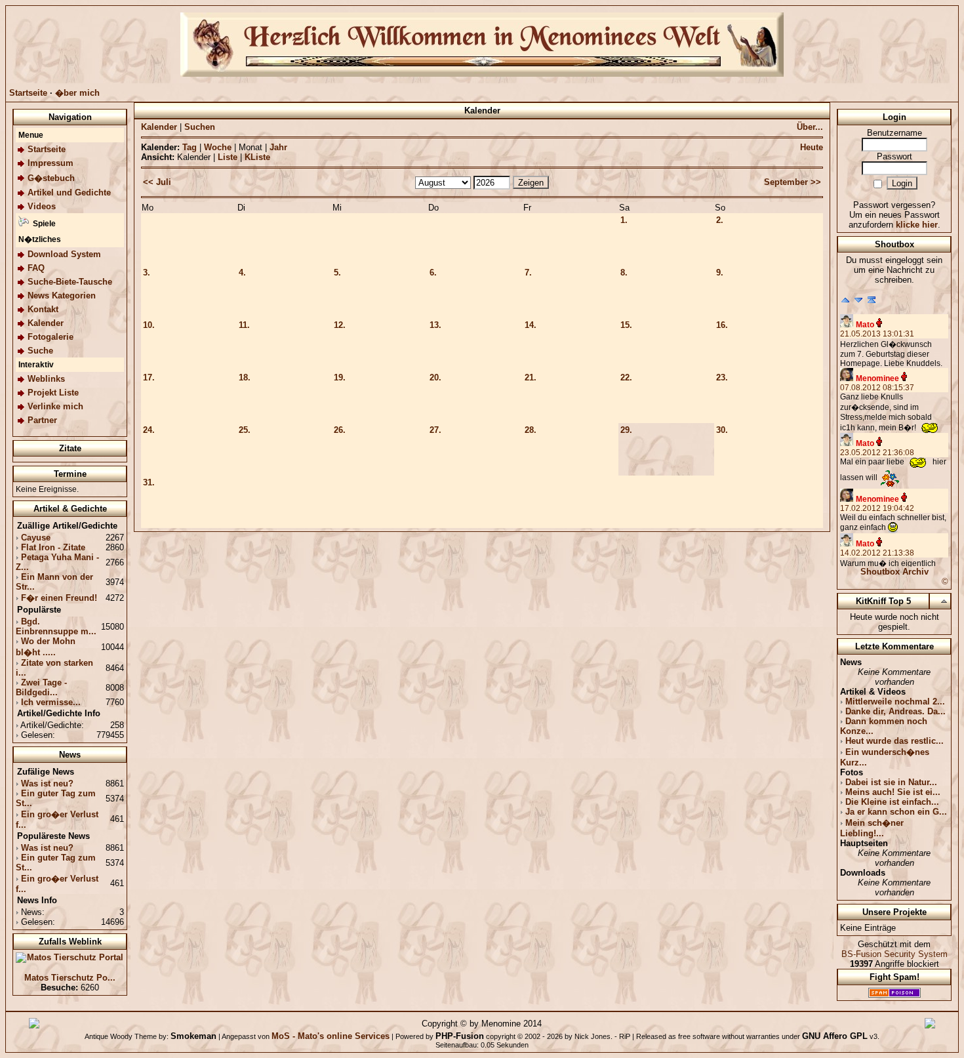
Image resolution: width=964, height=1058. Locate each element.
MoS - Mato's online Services (330, 1036)
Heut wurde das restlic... (894, 741)
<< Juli (157, 182)
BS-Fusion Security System (894, 954)
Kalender (159, 127)
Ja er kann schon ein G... (896, 812)
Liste (227, 157)
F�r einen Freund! (59, 598)
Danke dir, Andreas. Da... (895, 711)
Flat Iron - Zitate (53, 547)
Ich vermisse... (51, 702)
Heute (811, 147)
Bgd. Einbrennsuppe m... (56, 626)
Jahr (278, 147)
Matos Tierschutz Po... (69, 978)
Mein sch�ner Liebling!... (872, 828)
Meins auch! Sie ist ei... (892, 792)
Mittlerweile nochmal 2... (895, 701)
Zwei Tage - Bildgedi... (41, 687)
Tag (189, 147)
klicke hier (917, 225)
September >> (792, 182)
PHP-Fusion (459, 1036)
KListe (257, 157)
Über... (810, 127)
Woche (217, 147)
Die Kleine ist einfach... (892, 802)
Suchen (199, 127)
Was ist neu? (47, 783)
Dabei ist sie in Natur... (891, 782)
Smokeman (193, 1036)
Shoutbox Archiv (894, 572)
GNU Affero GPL (835, 1036)
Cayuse (35, 537)
